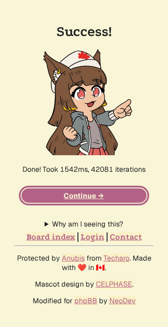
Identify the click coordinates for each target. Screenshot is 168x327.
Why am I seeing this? (87, 224)
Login (92, 237)
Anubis (73, 258)
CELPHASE (114, 284)
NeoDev (122, 300)
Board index (50, 237)
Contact (126, 237)
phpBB (85, 300)
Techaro (116, 258)
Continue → (84, 196)
